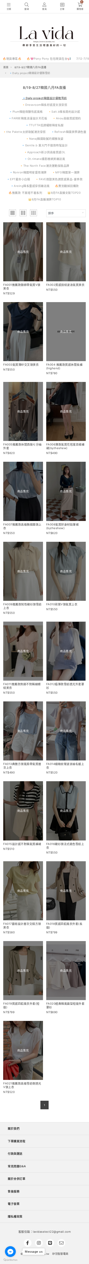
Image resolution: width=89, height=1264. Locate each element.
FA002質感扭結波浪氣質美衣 (65, 284)
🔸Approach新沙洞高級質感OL (44, 152)
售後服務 (13, 1191)
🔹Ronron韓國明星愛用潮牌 (28, 172)
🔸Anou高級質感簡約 (66, 118)
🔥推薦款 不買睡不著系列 (25, 192)
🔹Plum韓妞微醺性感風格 (26, 111)
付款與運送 (15, 1153)
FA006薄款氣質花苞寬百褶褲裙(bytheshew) (65, 446)
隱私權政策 (15, 1216)
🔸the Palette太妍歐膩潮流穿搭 (24, 131)
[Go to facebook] (10, 1251)
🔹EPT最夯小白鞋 (18, 179)
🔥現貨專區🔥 (12, 58)
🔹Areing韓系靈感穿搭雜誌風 (30, 186)
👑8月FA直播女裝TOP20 (64, 192)
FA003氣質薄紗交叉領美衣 (21, 364)
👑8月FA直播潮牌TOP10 (44, 199)
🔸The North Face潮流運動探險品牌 (44, 165)
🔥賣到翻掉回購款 (67, 186)
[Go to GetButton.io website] (10, 1259)
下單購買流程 (16, 1141)
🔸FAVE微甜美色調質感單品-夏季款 (59, 179)
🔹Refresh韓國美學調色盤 (68, 131)
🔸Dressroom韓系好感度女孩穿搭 (44, 104)
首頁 (6, 67)
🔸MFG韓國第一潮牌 (66, 172)
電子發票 (13, 1203)
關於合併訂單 (16, 1178)
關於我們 (13, 1128)
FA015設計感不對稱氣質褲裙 (22, 844)
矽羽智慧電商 (60, 1253)
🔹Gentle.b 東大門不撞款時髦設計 (44, 145)
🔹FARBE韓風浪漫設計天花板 (27, 118)
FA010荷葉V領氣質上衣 (62, 604)
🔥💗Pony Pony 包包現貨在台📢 (49, 58)
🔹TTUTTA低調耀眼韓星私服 (44, 125)
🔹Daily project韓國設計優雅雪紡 (44, 98)
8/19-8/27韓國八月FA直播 (30, 67)
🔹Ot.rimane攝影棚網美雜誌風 (44, 158)
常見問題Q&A (17, 1166)
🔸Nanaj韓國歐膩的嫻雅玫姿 (44, 138)
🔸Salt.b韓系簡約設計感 (64, 111)
